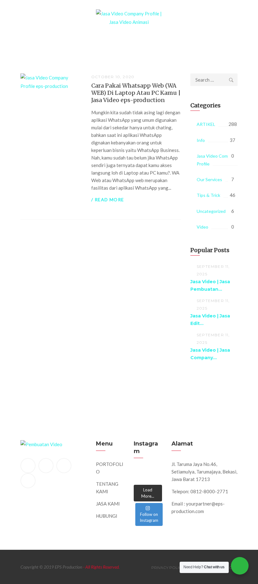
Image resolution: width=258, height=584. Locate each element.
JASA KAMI (108, 503)
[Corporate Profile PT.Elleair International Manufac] (147, 471)
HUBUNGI (106, 516)
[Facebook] (28, 465)
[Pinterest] (63, 465)
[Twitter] (45, 465)
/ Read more (107, 199)
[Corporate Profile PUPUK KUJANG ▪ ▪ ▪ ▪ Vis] (156, 471)
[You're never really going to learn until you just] (156, 478)
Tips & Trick (208, 195)
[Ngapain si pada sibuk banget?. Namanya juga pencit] (139, 478)
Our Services (209, 179)
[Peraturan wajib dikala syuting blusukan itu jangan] (139, 471)
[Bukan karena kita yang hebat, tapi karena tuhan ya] (147, 478)
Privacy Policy (167, 567)
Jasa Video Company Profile (217, 159)
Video (202, 227)
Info (201, 140)
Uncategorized (211, 211)
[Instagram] (28, 480)
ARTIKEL (206, 124)
